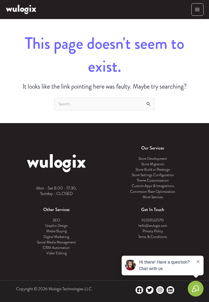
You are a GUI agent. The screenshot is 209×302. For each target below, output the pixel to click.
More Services (153, 197)
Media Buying (56, 231)
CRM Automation (56, 247)
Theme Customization (153, 180)
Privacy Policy (153, 231)
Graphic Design (56, 225)
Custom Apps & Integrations (153, 185)
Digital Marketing (56, 236)
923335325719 (153, 220)
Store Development (153, 158)
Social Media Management (56, 242)
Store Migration (152, 164)
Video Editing (56, 253)
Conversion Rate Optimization (152, 191)
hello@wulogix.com (152, 225)
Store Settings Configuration (153, 175)
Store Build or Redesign (153, 169)
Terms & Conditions (152, 236)
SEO (56, 220)
